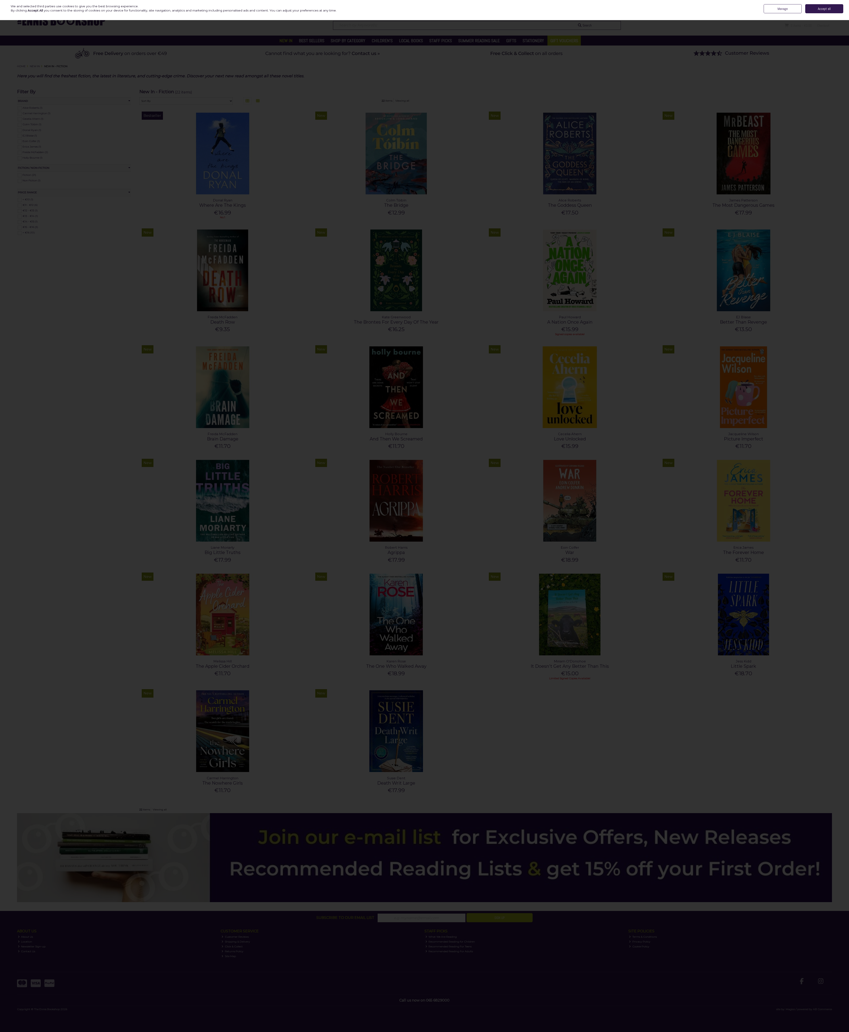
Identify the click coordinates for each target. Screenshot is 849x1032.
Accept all (824, 8)
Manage (783, 8)
